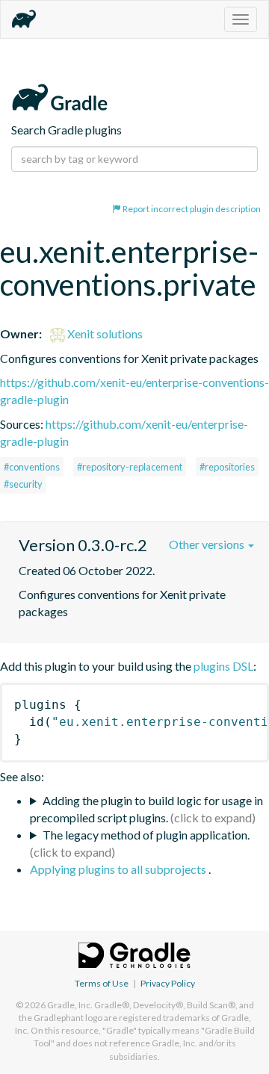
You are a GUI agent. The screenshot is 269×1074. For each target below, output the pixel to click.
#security (23, 484)
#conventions (32, 467)
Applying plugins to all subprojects (119, 869)
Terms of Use (102, 983)
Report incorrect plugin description (191, 208)
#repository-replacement (129, 467)
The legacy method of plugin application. (146, 835)
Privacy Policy (167, 983)
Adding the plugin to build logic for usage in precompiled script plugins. (146, 809)
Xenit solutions (104, 333)
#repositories (227, 467)
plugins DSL (223, 666)
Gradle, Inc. (70, 1005)
